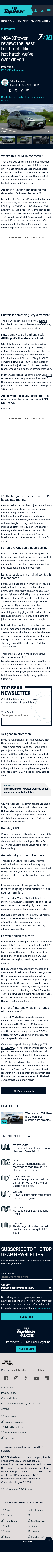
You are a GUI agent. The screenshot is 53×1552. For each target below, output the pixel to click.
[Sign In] (35, 10)
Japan (8, 1536)
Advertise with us (14, 1427)
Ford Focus (40, 990)
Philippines (37, 1510)
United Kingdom (18, 1369)
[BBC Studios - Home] (8, 1363)
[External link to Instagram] (16, 1378)
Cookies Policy (9, 1398)
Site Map (9, 1437)
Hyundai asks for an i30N (37, 834)
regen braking (32, 671)
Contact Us (7, 1387)
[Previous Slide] (3, 120)
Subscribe (26, 1316)
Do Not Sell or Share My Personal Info (21, 1403)
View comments (25, 1091)
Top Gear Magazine (15, 1432)
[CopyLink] (4, 90)
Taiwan (35, 1531)
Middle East (37, 1536)
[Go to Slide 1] (7, 140)
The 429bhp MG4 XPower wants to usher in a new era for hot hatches (26, 790)
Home (4, 20)
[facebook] (10, 90)
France (8, 1510)
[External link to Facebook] (6, 1378)
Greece (9, 1515)
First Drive (8, 29)
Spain (34, 1526)
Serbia (34, 1515)
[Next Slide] (49, 120)
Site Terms (10, 1416)
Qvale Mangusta (30, 224)
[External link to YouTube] (36, 1378)
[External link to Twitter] (26, 1378)
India (7, 1526)
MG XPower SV (23, 206)
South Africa (38, 1520)
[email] (28, 90)
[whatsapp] (22, 90)
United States (36, 1369)
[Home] (20, 10)
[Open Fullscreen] (49, 131)
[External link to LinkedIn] (47, 1378)
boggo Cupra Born (11, 979)
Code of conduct (14, 1421)
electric (43, 320)
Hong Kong (11, 1520)
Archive (5, 1408)
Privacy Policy (8, 1392)
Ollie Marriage (18, 80)
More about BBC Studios (17, 1489)
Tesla (20, 898)
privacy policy (42, 1308)
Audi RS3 (14, 378)
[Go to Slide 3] (41, 140)
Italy (7, 1531)
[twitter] (16, 90)
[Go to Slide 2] (24, 140)
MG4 (39, 347)
